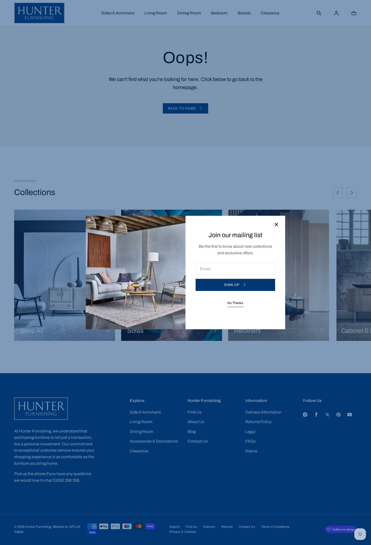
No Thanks (235, 303)
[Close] (276, 225)
